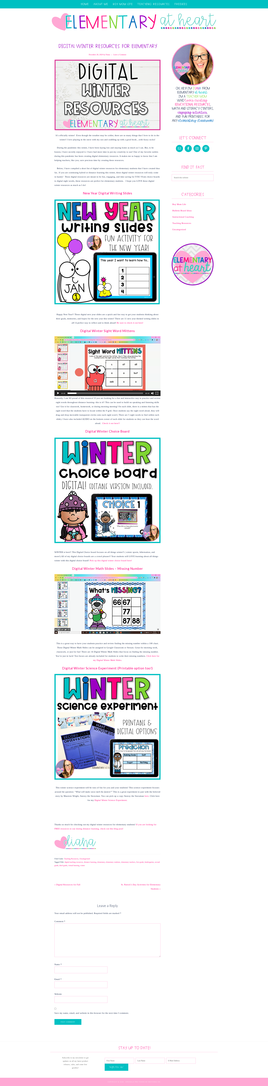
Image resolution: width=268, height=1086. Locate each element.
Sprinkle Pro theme (135, 1082)
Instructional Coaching (183, 217)
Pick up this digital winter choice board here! (111, 560)
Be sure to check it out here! (130, 323)
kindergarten (149, 862)
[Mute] (152, 393)
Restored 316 (154, 1082)
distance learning (90, 862)
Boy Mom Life (179, 204)
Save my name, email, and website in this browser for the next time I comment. (91, 1013)
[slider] (105, 393)
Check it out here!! (111, 423)
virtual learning (73, 865)
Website (58, 994)
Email (58, 979)
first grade (140, 862)
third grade (63, 865)
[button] (107, 366)
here (147, 796)
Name (58, 964)
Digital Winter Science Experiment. (110, 800)
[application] (107, 366)
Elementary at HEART (134, 22)
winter (82, 865)
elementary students (113, 862)
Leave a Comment (119, 55)
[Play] (58, 393)
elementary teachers (128, 862)
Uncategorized (85, 859)
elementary (101, 862)
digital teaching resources (74, 862)
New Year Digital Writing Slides (107, 193)
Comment (59, 921)
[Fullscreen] (156, 393)
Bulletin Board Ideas (182, 210)
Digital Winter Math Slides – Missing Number (107, 568)
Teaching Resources (71, 859)
